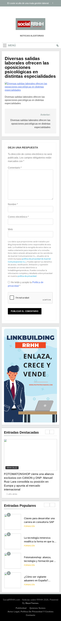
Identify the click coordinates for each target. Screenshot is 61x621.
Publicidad (21, 608)
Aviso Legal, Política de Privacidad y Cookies (30, 611)
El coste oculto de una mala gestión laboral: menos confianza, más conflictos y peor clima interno (27, 1)
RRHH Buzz (12, 468)
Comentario (15, 167)
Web (10, 229)
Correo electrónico (18, 217)
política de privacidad (27, 276)
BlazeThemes (31, 603)
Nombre (13, 204)
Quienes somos (37, 608)
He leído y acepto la (25, 284)
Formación (29, 526)
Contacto (30, 615)
